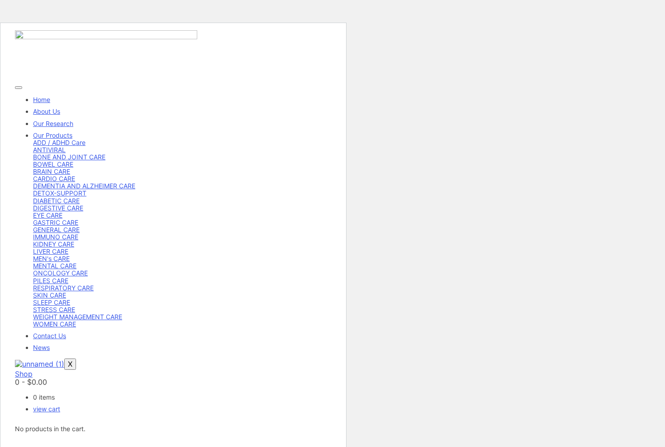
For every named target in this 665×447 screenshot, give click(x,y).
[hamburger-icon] (18, 87)
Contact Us (49, 336)
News (41, 347)
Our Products (52, 135)
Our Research (53, 123)
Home (41, 99)
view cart (46, 409)
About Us (46, 111)
